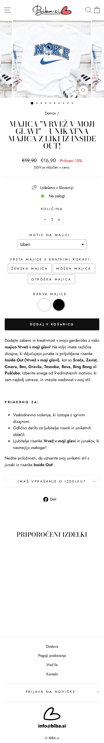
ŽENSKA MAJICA (29, 268)
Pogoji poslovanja (52, 655)
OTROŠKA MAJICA (51, 279)
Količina (52, 208)
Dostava (52, 646)
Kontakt (52, 674)
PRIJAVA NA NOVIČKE (51, 691)
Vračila (52, 664)
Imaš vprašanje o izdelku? (52, 481)
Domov (50, 113)
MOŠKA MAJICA (73, 268)
